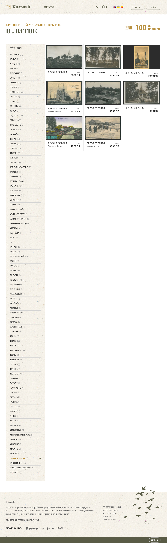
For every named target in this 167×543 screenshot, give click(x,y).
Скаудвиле (15, 317)
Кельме (14, 158)
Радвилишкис (17, 294)
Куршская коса (18, 181)
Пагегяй (15, 252)
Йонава (14, 111)
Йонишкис (15, 106)
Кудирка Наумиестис (20, 167)
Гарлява (14, 101)
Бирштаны (16, 73)
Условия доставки (110, 510)
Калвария (15, 130)
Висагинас (15, 444)
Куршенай (15, 177)
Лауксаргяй (16, 186)
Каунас (15, 139)
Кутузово (15, 364)
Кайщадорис (16, 125)
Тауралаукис (16, 388)
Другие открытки (19, 458)
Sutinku (154, 540)
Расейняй (15, 303)
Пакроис (14, 266)
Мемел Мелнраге (18, 214)
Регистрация (137, 7)
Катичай (14, 134)
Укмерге (15, 411)
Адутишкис (16, 54)
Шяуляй (15, 341)
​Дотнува (15, 87)
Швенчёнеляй (17, 374)
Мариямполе (17, 195)
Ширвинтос (16, 360)
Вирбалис (15, 449)
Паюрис (14, 261)
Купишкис (15, 172)
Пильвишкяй (16, 289)
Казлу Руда (16, 144)
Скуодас (15, 322)
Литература (16, 472)
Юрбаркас (15, 120)
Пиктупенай (16, 285)
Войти (153, 7)
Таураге (15, 383)
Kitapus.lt (20, 7)
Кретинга (15, 162)
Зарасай (15, 454)
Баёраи (14, 69)
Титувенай (15, 397)
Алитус (14, 59)
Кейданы (15, 148)
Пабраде (15, 247)
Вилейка (15, 228)
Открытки (49, 7)
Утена (14, 416)
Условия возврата (110, 513)
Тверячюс (15, 407)
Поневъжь (16, 280)
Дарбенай (15, 83)
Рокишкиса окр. (18, 313)
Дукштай (15, 97)
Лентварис (15, 191)
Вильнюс (16, 440)
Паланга (15, 270)
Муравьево (15, 200)
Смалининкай (17, 327)
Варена (14, 421)
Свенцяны (15, 378)
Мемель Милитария (19, 219)
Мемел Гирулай (18, 209)
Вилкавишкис (17, 430)
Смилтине (15, 332)
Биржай (15, 78)
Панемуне (15, 275)
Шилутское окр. (17, 350)
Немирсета (15, 233)
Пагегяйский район (19, 256)
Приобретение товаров (112, 507)
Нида (14, 238)
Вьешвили (15, 425)
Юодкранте (16, 116)
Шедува (14, 336)
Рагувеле (15, 299)
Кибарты (15, 153)
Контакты (107, 516)
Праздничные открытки (21, 468)
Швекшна (15, 369)
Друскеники (16, 92)
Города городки (109, 520)
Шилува (14, 355)
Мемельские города (19, 224)
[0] (103, 6)
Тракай (14, 402)
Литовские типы (18, 463)
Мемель (15, 205)
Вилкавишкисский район (21, 435)
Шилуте (14, 346)
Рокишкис (15, 308)
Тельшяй (14, 393)
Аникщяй (15, 64)
